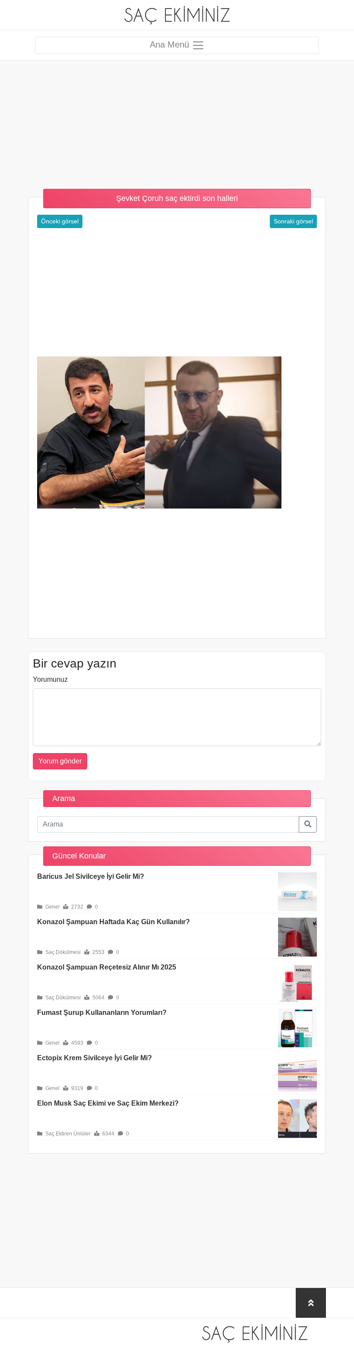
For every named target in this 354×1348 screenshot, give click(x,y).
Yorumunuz (50, 679)
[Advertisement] (177, 120)
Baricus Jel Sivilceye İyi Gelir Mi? (90, 876)
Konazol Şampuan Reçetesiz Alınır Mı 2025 (106, 967)
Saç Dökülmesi (62, 952)
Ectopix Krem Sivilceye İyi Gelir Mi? (94, 1058)
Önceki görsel (60, 221)
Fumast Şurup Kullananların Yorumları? (102, 1012)
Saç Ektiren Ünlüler (67, 1134)
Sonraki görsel (293, 221)
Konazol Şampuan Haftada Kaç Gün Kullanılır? (113, 921)
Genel (52, 907)
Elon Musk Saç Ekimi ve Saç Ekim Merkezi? (108, 1103)
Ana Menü (171, 44)
